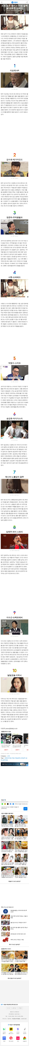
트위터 (8, 804)
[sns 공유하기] (27, 2)
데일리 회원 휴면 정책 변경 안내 (9, 1004)
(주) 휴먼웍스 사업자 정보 (14, 1014)
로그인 (8, 1008)
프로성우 (23, 758)
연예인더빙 (8, 758)
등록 (25, 808)
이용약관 (9, 1018)
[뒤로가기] (2, 2)
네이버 (2, 804)
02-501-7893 (11, 1016)
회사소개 (4, 1018)
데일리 (13, 804)
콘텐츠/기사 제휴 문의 (14, 1011)
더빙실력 (17, 758)
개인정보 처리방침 (16, 1018)
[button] (26, 739)
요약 (26, 13)
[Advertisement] (14, 133)
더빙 (13, 758)
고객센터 (20, 1008)
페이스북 (10, 804)
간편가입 (14, 1008)
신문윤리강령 (23, 1018)
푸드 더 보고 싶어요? (14, 944)
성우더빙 (5, 760)
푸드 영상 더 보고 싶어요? (14, 978)
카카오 (5, 804)
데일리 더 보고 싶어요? (15, 881)
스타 (8, 756)
